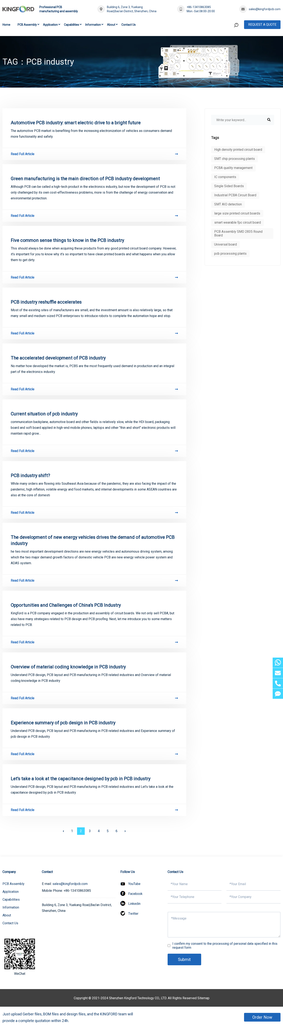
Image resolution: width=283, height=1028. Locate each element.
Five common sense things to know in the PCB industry (67, 240)
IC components (225, 177)
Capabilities (71, 24)
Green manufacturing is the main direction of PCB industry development (85, 178)
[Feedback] (278, 694)
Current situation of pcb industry (44, 413)
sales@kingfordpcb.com (265, 9)
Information (93, 24)
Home (6, 24)
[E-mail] (278, 673)
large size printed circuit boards (237, 213)
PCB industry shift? (30, 475)
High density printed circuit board (238, 150)
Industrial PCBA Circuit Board (235, 195)
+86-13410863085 (199, 7)
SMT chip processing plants (234, 159)
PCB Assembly (27, 24)
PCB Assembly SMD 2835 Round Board (238, 233)
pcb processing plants (230, 253)
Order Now (262, 1017)
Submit (184, 959)
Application (50, 24)
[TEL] (278, 683)
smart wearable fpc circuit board (237, 222)
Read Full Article (22, 154)
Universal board (225, 244)
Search (228, 42)
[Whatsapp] (278, 663)
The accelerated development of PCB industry (58, 357)
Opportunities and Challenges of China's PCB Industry (66, 605)
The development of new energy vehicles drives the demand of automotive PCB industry (93, 540)
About (111, 24)
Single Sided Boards (229, 186)
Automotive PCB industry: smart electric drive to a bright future (76, 122)
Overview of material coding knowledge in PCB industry (68, 666)
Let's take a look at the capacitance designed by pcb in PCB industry (80, 778)
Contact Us (128, 24)
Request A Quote (262, 25)
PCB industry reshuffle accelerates (46, 302)
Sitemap (203, 998)
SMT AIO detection (228, 204)
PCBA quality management (233, 168)
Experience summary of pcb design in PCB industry (63, 722)
